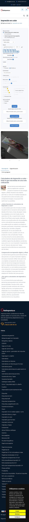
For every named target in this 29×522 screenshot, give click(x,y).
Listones (16, 94)
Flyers (3, 409)
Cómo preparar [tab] (6, 172)
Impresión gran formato (8, 419)
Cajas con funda (6, 346)
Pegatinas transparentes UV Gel (11, 457)
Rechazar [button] (17, 514)
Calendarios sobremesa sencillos (11, 374)
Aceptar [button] (17, 511)
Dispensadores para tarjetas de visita (12, 389)
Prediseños (5, 470)
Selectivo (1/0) (6, 81)
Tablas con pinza (6, 481)
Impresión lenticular (7, 422)
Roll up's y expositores (8, 476)
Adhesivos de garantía (8, 335)
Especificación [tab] (14, 168)
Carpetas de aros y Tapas (9, 376)
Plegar (5, 88)
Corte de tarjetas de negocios (20, 88)
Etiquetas (4, 393)
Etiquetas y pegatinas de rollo (10, 404)
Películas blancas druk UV (9, 463)
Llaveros (4, 433)
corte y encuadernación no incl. (12, 37)
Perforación (6, 92)
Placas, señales (6, 468)
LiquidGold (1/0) (7, 77)
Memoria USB (5, 438)
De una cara (6, 68)
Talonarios (4, 484)
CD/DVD (4, 343)
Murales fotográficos (7, 440)
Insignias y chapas (7, 425)
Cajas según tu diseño (8, 356)
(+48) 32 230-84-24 (11, 324)
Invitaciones (5, 427)
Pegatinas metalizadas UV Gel (10, 455)
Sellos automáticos (7, 478)
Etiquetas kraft (6, 398)
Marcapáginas (5, 435)
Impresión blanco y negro (9, 414)
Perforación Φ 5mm (7, 96)
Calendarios (5, 358)
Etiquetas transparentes (8, 401)
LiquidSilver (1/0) (16, 77)
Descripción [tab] (5, 168)
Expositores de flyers (7, 406)
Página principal (6, 23)
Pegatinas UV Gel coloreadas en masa (12, 452)
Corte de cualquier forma (19, 90)
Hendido (5, 90)
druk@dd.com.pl (10, 1)
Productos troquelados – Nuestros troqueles (14, 473)
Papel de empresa (7, 447)
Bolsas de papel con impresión (10, 338)
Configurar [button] (17, 517)
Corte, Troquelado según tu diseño (12, 384)
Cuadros (4, 387)
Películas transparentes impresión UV (12, 465)
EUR (13, 4)
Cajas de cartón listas (7, 348)
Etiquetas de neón (7, 396)
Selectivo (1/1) (14, 81)
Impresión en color (7, 417)
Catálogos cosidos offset (8, 381)
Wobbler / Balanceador (19, 92)
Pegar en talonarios (7, 94)
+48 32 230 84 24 (21, 1)
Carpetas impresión (7, 379)
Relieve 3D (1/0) (7, 83)
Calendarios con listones (8, 361)
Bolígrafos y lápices (7, 341)
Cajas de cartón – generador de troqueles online (13, 352)
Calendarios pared (7, 366)
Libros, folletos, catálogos (9, 430)
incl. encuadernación (11, 33)
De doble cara (13, 68)
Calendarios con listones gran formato (12, 364)
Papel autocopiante (7, 443)
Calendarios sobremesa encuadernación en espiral (14, 370)
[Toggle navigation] (27, 16)
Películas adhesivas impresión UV (11, 460)
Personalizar (6, 101)
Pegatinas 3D (5, 449)
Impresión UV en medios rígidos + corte (13, 411)
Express (5, 103)
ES (19, 4)
